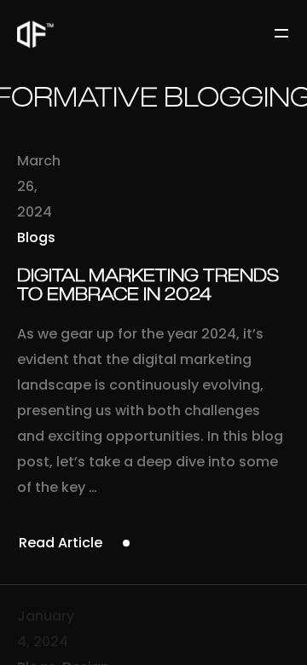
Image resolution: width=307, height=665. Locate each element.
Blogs (36, 237)
